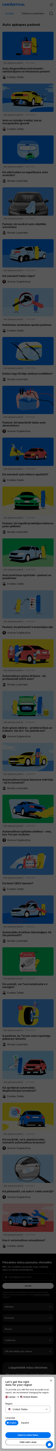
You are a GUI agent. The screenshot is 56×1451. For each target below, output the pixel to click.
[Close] (51, 1380)
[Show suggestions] (46, 1409)
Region (8, 1403)
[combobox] (24, 1409)
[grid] (27, 1422)
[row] (11, 1422)
